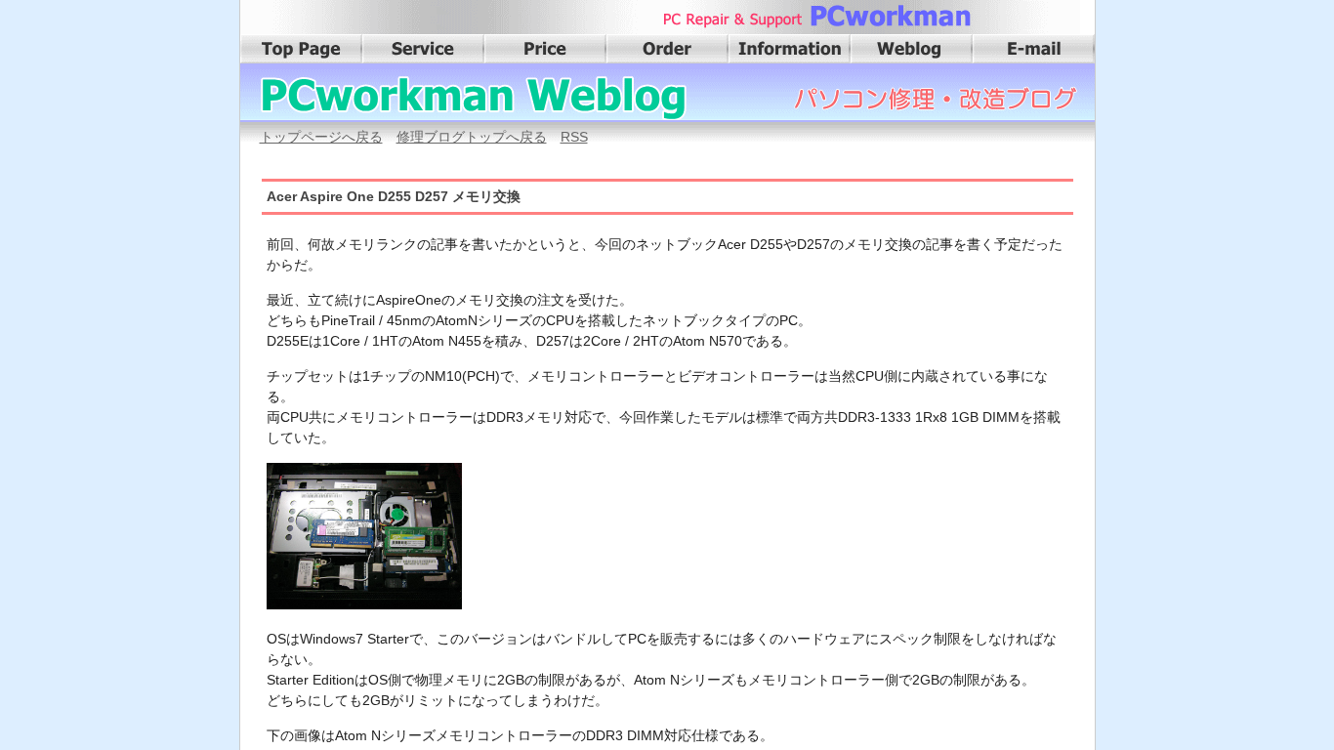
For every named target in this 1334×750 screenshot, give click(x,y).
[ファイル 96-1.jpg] (369, 609)
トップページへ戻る (321, 137)
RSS (574, 137)
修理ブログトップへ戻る (471, 137)
